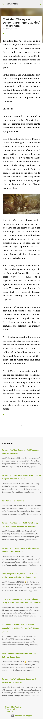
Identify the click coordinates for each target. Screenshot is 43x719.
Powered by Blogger (23, 716)
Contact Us (9, 711)
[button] (4, 33)
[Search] (39, 4)
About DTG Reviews (13, 707)
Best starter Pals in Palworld (13, 501)
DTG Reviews (12, 4)
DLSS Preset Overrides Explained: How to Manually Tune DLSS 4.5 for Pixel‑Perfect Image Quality (20, 628)
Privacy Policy (11, 709)
